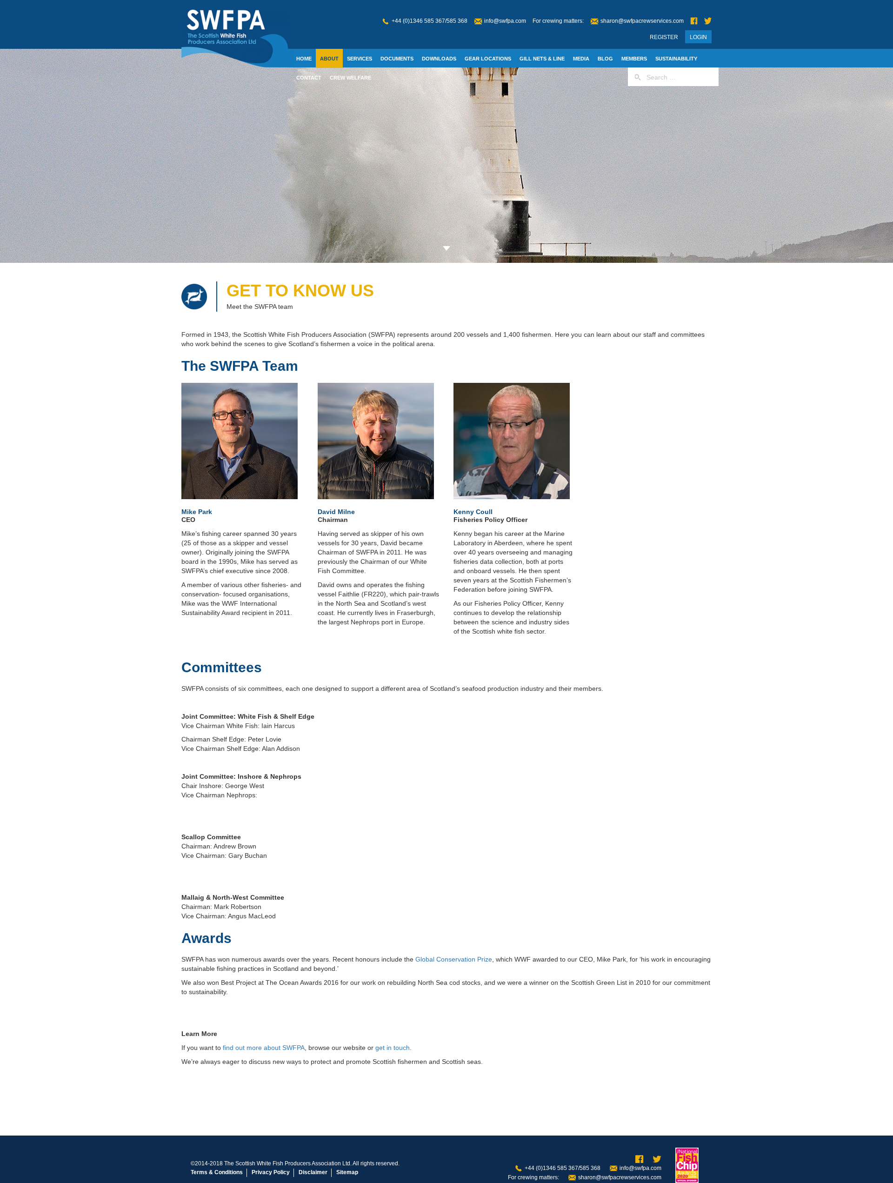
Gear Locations (488, 58)
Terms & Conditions (217, 1172)
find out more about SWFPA (264, 1047)
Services (359, 58)
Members (634, 58)
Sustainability (676, 58)
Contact (308, 77)
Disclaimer (313, 1172)
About (329, 58)
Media (581, 58)
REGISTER (664, 37)
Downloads (439, 58)
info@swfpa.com (505, 21)
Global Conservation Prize (453, 959)
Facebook (694, 21)
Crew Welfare (350, 77)
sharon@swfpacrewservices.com (642, 21)
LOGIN (698, 37)
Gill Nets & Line (542, 58)
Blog (605, 58)
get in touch (392, 1047)
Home (304, 58)
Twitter (708, 21)
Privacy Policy (271, 1172)
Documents (396, 58)
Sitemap (347, 1172)
